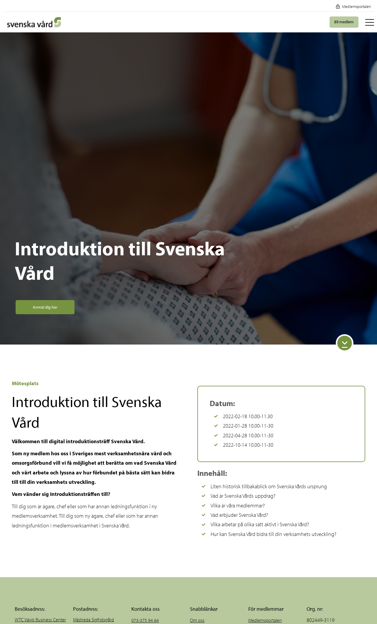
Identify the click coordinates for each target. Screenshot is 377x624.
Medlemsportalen (356, 6)
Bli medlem (344, 21)
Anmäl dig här (45, 307)
